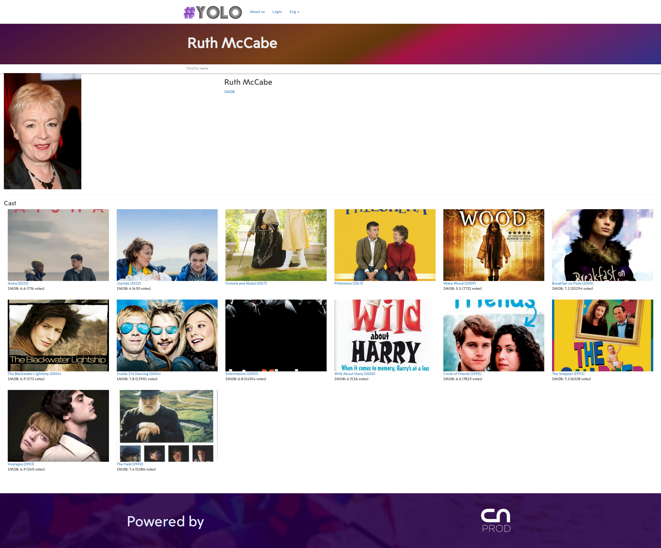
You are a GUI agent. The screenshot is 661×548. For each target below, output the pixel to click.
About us (257, 12)
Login (277, 12)
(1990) (130, 464)
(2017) (246, 283)
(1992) (21, 464)
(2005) (572, 283)
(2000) (354, 374)
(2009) (459, 283)
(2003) (241, 374)
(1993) (568, 374)
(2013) (348, 283)
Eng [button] (293, 12)
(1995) (462, 374)
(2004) (34, 374)
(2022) (18, 283)
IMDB (229, 92)
